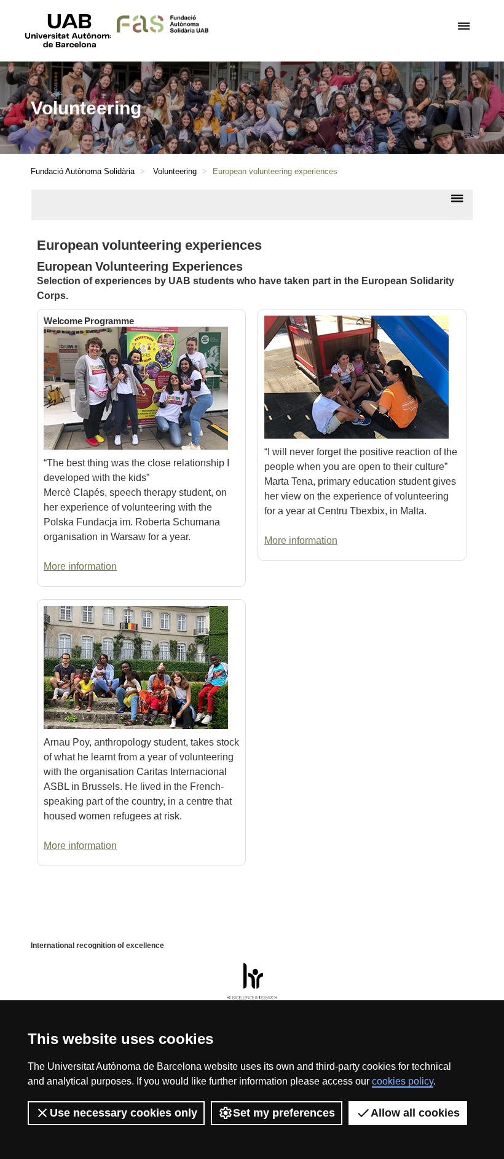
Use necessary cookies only (123, 1113)
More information (80, 566)
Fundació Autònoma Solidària (83, 171)
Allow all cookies (415, 1113)
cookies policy (402, 1081)
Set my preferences (284, 1113)
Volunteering (175, 171)
